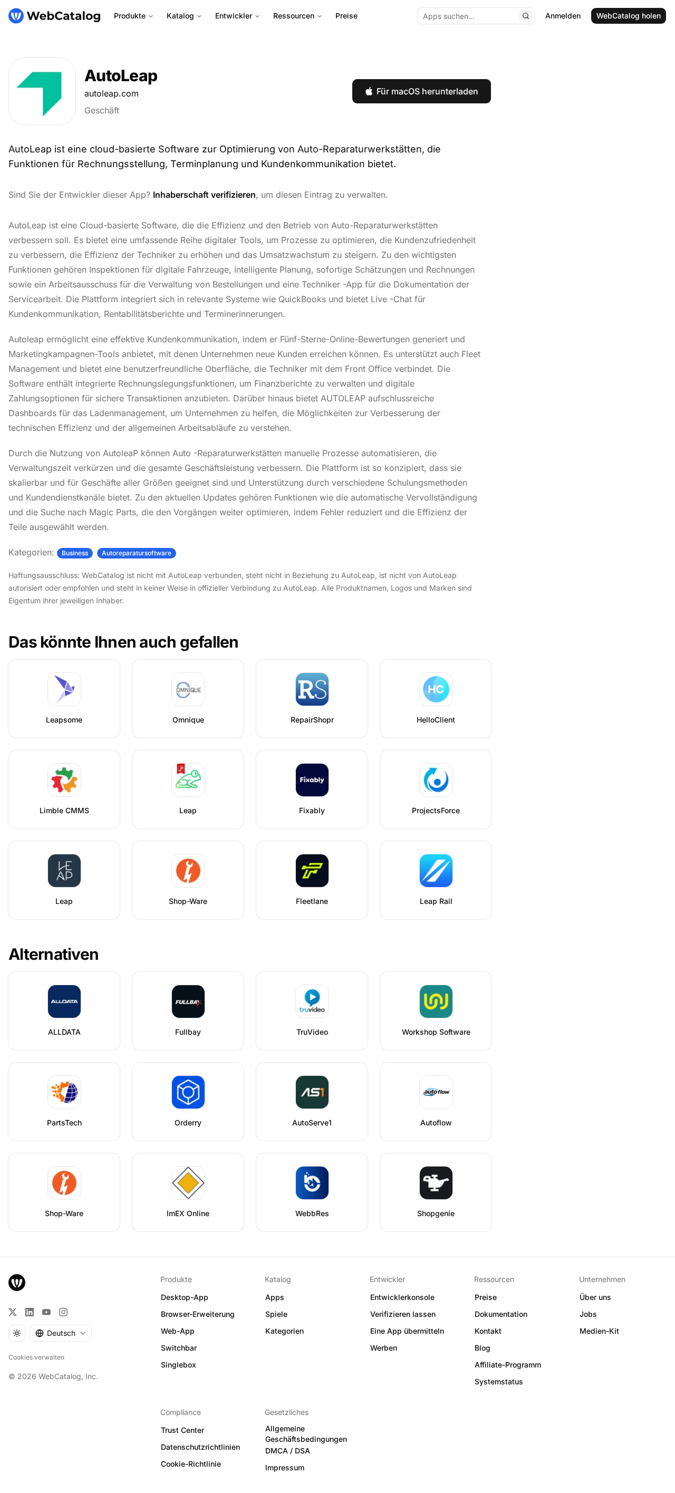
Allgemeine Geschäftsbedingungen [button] (306, 1433)
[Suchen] (525, 15)
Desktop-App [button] (184, 1297)
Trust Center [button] (182, 1429)
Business (75, 553)
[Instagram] (63, 1312)
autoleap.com (111, 93)
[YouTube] (46, 1312)
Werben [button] (383, 1347)
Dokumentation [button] (501, 1313)
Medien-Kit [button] (599, 1330)
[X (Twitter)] (12, 1312)
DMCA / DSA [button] (287, 1450)
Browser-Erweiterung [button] (198, 1313)
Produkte (130, 15)
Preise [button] (486, 1297)
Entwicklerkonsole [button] (402, 1297)
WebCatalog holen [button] (628, 15)
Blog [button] (482, 1347)
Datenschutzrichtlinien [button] (200, 1446)
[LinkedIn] (29, 1312)
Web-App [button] (178, 1330)
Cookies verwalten (36, 1357)
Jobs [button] (588, 1313)
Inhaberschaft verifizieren (204, 194)
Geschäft (101, 110)
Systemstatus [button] (499, 1381)
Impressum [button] (284, 1467)
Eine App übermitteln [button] (407, 1330)
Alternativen (53, 954)
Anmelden (563, 15)
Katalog (180, 15)
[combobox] (61, 1333)
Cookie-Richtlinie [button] (191, 1463)
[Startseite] (54, 15)
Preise (346, 15)
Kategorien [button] (284, 1330)
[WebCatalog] (16, 1282)
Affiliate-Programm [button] (508, 1364)
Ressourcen (293, 15)
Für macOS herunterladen (427, 91)
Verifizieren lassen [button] (403, 1313)
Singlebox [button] (178, 1364)
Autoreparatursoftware (136, 553)
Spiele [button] (276, 1313)
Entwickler (233, 15)
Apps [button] (274, 1297)
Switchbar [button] (179, 1347)
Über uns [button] (595, 1297)
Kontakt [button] (488, 1330)
